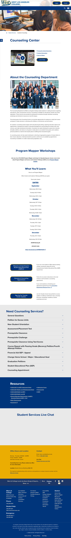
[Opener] (69, 484)
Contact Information (42, 53)
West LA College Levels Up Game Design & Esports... (23, 481)
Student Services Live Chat (43, 461)
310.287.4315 (9, 517)
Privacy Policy (36, 536)
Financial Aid (40, 390)
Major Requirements (16, 400)
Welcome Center (14, 473)
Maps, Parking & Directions (22, 493)
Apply (56, 3)
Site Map (44, 536)
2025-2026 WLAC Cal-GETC (18, 392)
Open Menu (68, 8)
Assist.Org (13, 402)
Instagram (59, 481)
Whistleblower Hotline (58, 508)
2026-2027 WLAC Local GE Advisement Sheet (22, 390)
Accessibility (46, 491)
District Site (57, 493)
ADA (44, 492)
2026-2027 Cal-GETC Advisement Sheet (21, 387)
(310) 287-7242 (44, 456)
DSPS (38, 392)
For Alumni (33, 491)
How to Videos (41, 55)
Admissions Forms (42, 387)
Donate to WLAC (35, 492)
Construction (21, 496)
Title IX (44, 506)
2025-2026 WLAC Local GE (18, 394)
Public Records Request (58, 504)
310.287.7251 (9, 508)
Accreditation (21, 491)
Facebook (55, 481)
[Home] (16, 3)
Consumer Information (45, 503)
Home (6, 32)
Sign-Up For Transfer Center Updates (21, 296)
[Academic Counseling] (23, 58)
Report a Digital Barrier (58, 495)
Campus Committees (21, 498)
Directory (20, 501)
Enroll (65, 3)
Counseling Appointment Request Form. (47, 286)
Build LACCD (58, 500)
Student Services (12, 33)
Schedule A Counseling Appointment (21, 279)
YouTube (59, 483)
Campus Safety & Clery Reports (47, 495)
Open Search (64, 8)
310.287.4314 (9, 515)
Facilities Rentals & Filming (35, 495)
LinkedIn (62, 481)
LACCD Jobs (58, 498)
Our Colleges (58, 502)
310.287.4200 (9, 503)
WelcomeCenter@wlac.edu (13, 510)
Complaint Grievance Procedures (45, 499)
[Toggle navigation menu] (1, 40)
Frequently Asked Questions (44, 51)
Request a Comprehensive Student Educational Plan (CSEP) (21, 267)
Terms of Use (28, 536)
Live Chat (42, 60)
